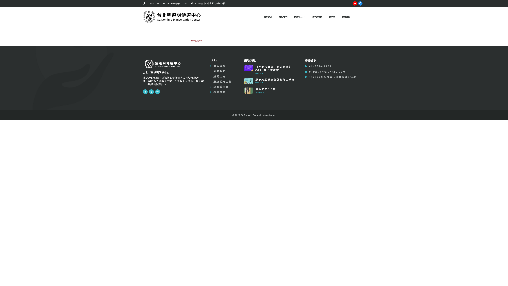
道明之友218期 (265, 89)
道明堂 (332, 16)
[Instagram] (151, 91)
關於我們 (283, 16)
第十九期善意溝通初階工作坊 (275, 79)
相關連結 (346, 16)
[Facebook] (360, 3)
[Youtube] (355, 3)
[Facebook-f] (145, 91)
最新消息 (268, 16)
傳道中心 (298, 16)
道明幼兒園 (317, 16)
